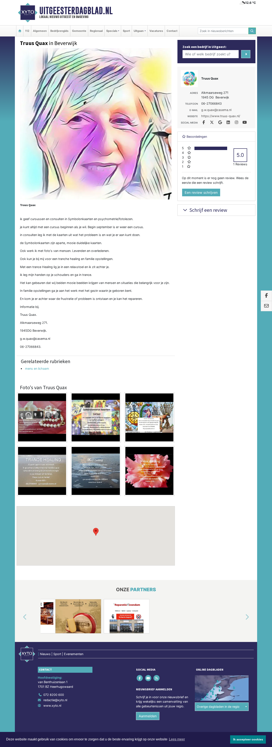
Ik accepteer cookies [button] (248, 739)
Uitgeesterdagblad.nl (76, 10)
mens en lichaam (37, 368)
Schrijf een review (207, 210)
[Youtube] (148, 678)
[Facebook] (140, 678)
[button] (96, 532)
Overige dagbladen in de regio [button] (218, 706)
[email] (266, 306)
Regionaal (96, 30)
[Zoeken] (252, 31)
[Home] (19, 30)
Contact (172, 30)
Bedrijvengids (59, 30)
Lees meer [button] (177, 739)
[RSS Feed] (157, 678)
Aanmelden (148, 716)
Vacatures (156, 30)
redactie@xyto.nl (55, 700)
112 (27, 30)
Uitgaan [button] (139, 30)
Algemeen (40, 30)
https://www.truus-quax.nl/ (220, 116)
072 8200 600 (53, 694)
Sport (126, 30)
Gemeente (79, 30)
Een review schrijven (201, 192)
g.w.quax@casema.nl (35, 338)
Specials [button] (111, 30)
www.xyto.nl (52, 705)
